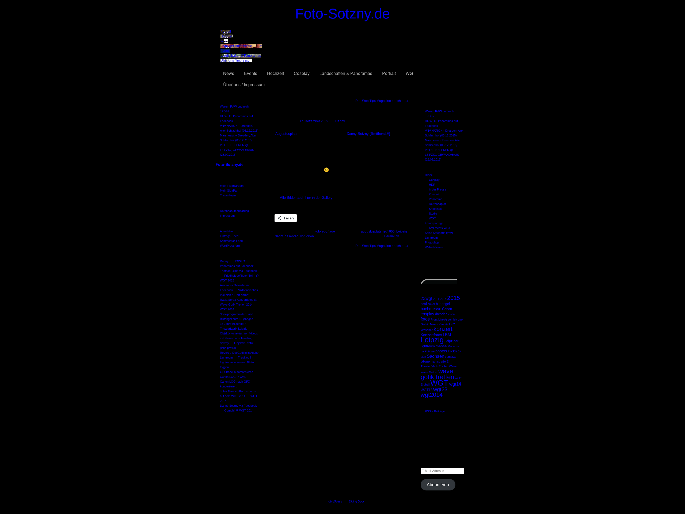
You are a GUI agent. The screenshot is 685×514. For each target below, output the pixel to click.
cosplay (427, 313)
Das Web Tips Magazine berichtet (381, 100)
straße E (442, 361)
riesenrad (292, 236)
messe (441, 346)
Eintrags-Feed (229, 236)
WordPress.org (230, 245)
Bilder (428, 175)
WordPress (335, 501)
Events (225, 51)
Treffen (443, 366)
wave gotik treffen (437, 373)
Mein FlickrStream (231, 185)
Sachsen (435, 356)
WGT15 (426, 390)
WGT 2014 (227, 309)
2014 (443, 298)
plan (423, 356)
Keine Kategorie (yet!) (439, 232)
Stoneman (428, 361)
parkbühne (428, 351)
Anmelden (226, 231)
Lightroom (431, 237)
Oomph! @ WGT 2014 (238, 410)
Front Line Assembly (444, 319)
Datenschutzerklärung (234, 210)
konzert (442, 329)
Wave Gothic (429, 372)
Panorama (435, 199)
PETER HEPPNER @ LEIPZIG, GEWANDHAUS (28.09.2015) (237, 149)
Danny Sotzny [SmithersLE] (368, 134)
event (451, 314)
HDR (432, 184)
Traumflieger (228, 195)
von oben (307, 236)
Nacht (279, 236)
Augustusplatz (286, 134)
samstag (450, 356)
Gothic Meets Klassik (434, 324)
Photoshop (432, 242)
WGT (224, 41)
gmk (460, 319)
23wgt (426, 298)
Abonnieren (438, 484)
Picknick (454, 351)
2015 (453, 298)
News (228, 73)
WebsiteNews (434, 247)
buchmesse (431, 308)
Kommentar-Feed (231, 240)
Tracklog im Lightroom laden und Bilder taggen (237, 362)
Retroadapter (437, 203)
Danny (224, 261)
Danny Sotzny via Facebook (238, 405)
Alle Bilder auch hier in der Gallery (306, 198)
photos (441, 351)
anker (431, 304)
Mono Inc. (454, 346)
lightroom (428, 346)
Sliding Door (356, 501)
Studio (433, 213)
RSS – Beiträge (435, 411)
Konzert (434, 194)
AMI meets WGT (440, 228)
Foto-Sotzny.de (342, 13)
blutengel (443, 304)
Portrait (225, 31)
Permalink (391, 236)
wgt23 (440, 389)
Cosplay (302, 73)
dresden (441, 314)
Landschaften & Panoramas (240, 56)
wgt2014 (432, 394)
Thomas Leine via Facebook (238, 270)
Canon (447, 309)
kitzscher (427, 330)
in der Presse (437, 189)
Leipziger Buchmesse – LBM (241, 46)
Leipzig (432, 340)
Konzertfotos (431, 335)
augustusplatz (371, 231)
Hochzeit (226, 36)
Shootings (435, 208)
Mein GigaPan (229, 190)
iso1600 (389, 231)
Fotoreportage (434, 223)
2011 (436, 298)
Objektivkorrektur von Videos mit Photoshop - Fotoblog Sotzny (239, 338)
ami (424, 304)
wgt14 (455, 384)
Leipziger (451, 341)
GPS (452, 324)
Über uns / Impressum (236, 60)
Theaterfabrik (429, 366)
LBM (447, 334)
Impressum (227, 215)
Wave (452, 366)
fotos (425, 319)
